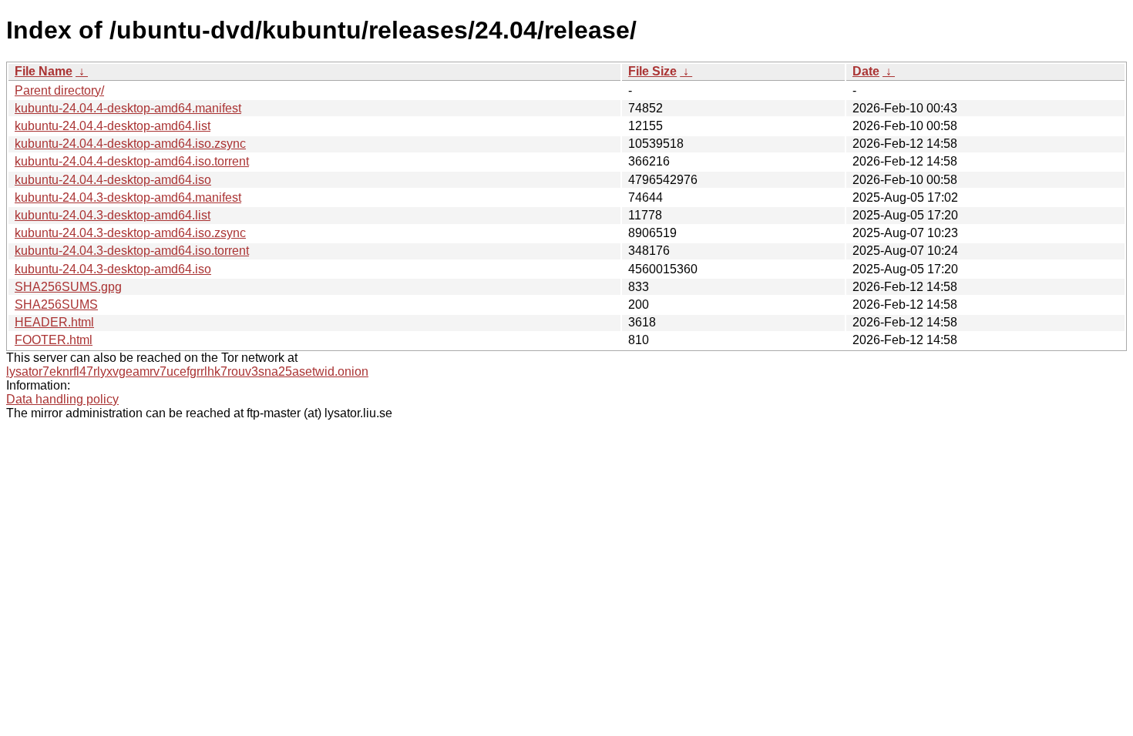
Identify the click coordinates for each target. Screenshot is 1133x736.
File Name (43, 71)
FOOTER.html (53, 339)
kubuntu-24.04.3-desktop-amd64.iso (113, 269)
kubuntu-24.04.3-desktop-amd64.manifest (128, 197)
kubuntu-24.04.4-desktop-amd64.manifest (128, 108)
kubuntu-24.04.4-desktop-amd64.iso (113, 179)
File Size (652, 71)
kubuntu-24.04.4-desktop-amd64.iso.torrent (132, 161)
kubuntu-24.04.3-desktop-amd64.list (112, 215)
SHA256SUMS (56, 304)
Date (865, 71)
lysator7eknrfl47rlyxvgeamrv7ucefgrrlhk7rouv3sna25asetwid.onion (187, 371)
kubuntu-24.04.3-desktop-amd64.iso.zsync (130, 232)
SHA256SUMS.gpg (68, 286)
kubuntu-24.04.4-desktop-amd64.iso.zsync (130, 143)
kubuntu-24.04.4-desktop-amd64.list (112, 125)
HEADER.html (54, 322)
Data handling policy (62, 399)
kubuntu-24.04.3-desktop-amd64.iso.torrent (132, 250)
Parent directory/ (59, 90)
